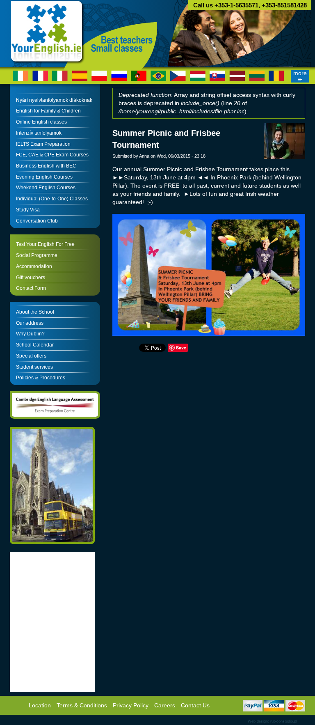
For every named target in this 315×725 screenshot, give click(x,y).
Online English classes (41, 122)
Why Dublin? (30, 334)
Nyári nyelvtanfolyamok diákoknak (54, 100)
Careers (164, 705)
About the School (35, 312)
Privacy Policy (130, 705)
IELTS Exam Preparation (43, 144)
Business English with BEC (46, 166)
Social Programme (36, 255)
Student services (34, 367)
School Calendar (35, 345)
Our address (29, 323)
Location (40, 705)
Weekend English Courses (45, 187)
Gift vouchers (30, 277)
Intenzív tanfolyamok (39, 133)
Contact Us (195, 705)
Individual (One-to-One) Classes (52, 199)
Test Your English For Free (45, 244)
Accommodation (34, 266)
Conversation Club (37, 221)
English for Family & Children (48, 111)
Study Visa (28, 210)
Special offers (31, 356)
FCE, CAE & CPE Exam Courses (52, 155)
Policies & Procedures (40, 378)
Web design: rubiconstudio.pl (272, 721)
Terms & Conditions (82, 705)
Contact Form (31, 288)
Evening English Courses (44, 177)
